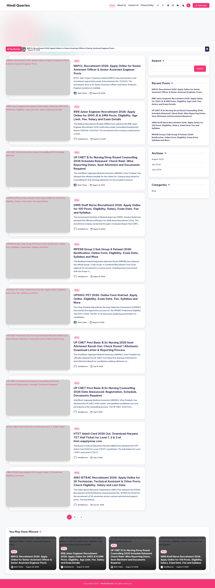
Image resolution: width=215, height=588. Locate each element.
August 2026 (158, 159)
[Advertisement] (107, 27)
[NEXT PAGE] (81, 517)
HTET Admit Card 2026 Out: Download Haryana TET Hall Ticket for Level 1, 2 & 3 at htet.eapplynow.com (106, 437)
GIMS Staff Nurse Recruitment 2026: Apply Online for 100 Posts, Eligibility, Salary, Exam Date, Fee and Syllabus (107, 208)
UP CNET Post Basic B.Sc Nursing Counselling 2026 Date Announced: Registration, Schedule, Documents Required (105, 391)
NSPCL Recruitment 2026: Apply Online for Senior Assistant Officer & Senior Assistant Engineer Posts (70, 48)
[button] (201, 5)
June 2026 (156, 169)
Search (156, 60)
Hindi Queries (18, 5)
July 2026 (156, 164)
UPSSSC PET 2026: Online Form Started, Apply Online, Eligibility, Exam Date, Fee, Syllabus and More (106, 298)
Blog (77, 61)
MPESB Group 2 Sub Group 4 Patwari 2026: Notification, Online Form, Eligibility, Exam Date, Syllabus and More (106, 253)
